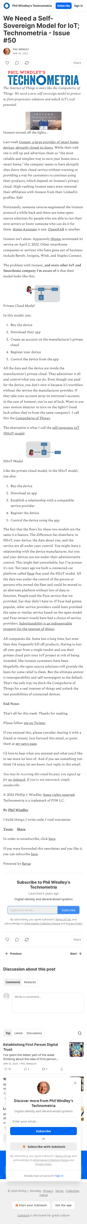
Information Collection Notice (51, 1160)
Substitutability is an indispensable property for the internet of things (37, 626)
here (52, 838)
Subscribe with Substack (46, 1146)
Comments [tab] (13, 982)
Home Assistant (25, 229)
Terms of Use (63, 1156)
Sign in (78, 6)
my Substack (16, 779)
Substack (23, 1215)
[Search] (80, 1033)
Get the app (63, 1205)
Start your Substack (33, 1205)
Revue (26, 863)
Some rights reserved (59, 794)
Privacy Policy (43, 1164)
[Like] (7, 63)
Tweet (8, 829)
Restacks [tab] (30, 982)
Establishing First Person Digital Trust (30, 1047)
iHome (56, 239)
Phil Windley (21, 49)
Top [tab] (8, 1033)
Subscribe (63, 6)
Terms (59, 1191)
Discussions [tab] (34, 1033)
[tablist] (20, 982)
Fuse (30, 573)
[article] (43, 1056)
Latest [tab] (18, 1033)
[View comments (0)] (17, 63)
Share (21, 829)
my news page (26, 743)
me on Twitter (34, 723)
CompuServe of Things (32, 418)
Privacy (48, 1191)
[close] (75, 1083)
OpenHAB (56, 229)
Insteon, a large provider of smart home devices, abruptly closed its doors (41, 144)
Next (73, 953)
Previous (15, 953)
